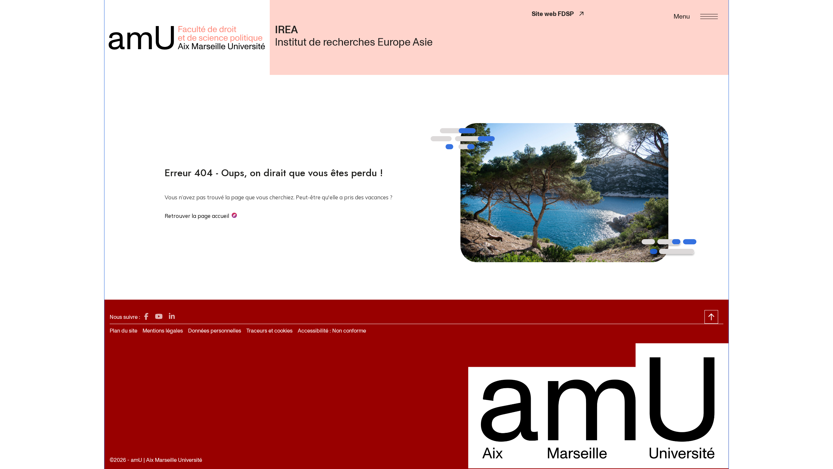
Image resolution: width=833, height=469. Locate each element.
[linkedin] (172, 316)
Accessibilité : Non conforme (332, 330)
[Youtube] (158, 316)
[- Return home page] (187, 37)
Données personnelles (214, 330)
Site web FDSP (557, 13)
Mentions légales (163, 330)
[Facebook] (146, 316)
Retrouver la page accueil (197, 215)
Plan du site (123, 330)
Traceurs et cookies (269, 330)
